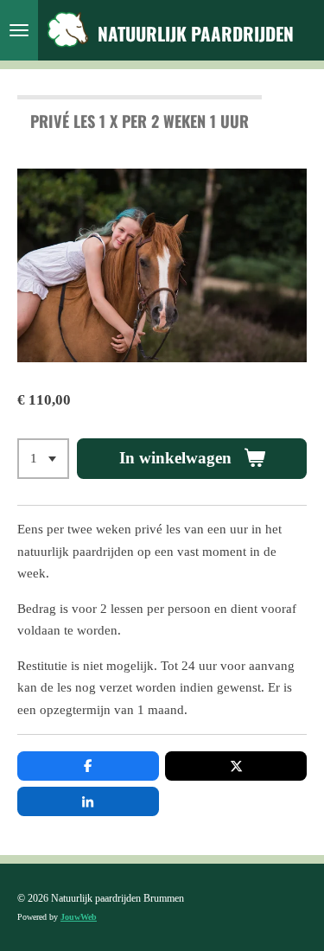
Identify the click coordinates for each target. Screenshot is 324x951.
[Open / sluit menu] (19, 30)
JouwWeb (78, 917)
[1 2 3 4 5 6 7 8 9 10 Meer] (43, 458)
